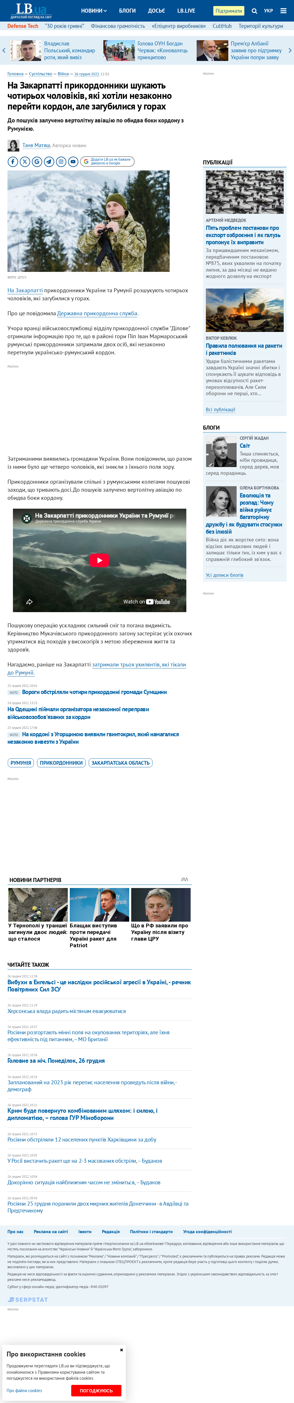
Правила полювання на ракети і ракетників (244, 349)
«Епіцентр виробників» (179, 25)
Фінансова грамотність (118, 25)
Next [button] (290, 50)
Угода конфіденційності (207, 1231)
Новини (91, 10)
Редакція (111, 1231)
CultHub (222, 25)
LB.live (186, 10)
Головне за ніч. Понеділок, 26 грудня (56, 1060)
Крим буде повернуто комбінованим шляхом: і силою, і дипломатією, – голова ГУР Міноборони (82, 1114)
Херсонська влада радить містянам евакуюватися (66, 1011)
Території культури (261, 25)
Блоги (127, 10)
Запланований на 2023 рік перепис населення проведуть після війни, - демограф (92, 1086)
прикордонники (61, 763)
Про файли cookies (24, 1390)
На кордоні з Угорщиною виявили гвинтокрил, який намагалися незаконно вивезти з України (93, 737)
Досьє (156, 10)
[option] (54, 50)
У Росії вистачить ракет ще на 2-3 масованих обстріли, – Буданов (84, 1160)
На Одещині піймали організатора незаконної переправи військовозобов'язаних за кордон (78, 712)
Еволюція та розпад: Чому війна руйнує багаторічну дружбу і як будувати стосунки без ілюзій (244, 513)
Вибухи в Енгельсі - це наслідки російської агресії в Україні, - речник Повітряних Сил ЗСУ (99, 985)
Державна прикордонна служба (97, 313)
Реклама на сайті (51, 1231)
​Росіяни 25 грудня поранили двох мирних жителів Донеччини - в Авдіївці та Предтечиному (98, 1207)
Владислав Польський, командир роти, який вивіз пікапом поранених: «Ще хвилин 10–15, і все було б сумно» (69, 60)
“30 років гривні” (64, 25)
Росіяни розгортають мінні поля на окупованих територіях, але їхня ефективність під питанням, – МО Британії (88, 1036)
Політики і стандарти (151, 1231)
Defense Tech (22, 25)
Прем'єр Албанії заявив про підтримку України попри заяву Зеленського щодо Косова (256, 57)
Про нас (15, 1231)
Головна (15, 73)
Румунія (21, 763)
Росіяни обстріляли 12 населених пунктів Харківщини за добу (81, 1139)
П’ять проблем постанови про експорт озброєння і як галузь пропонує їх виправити (243, 235)
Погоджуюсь (96, 1390)
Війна (63, 73)
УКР (268, 10)
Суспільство (40, 73)
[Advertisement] (99, 410)
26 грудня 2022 (86, 74)
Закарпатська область (121, 763)
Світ (245, 445)
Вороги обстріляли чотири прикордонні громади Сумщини (88, 692)
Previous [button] (3, 50)
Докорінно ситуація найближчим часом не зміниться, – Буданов (83, 1182)
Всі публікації (220, 409)
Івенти (85, 1231)
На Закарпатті (25, 290)
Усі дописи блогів (224, 575)
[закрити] (121, 1350)
